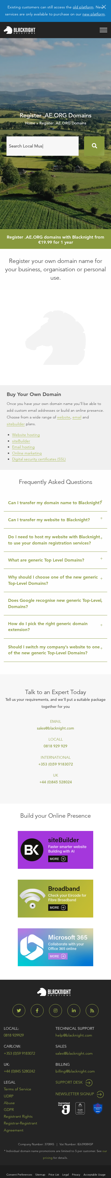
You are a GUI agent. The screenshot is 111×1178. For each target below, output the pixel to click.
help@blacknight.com (74, 1035)
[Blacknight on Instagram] (57, 1010)
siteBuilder (21, 440)
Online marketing (27, 453)
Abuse (9, 1102)
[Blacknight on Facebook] (39, 1010)
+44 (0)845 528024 (55, 782)
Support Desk (70, 1082)
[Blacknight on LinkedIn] (76, 1010)
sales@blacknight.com (55, 728)
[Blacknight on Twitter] (21, 1010)
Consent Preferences (19, 1174)
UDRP (8, 1096)
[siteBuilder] (55, 849)
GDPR (9, 1109)
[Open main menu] (103, 30)
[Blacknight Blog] (92, 1010)
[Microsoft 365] (55, 946)
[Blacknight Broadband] (55, 898)
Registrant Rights (18, 1116)
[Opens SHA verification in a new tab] (98, 1107)
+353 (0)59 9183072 (55, 764)
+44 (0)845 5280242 (19, 1071)
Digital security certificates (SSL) (39, 459)
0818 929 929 (55, 746)
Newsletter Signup (75, 1093)
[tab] (55, 503)
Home (30, 123)
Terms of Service (17, 1089)
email (76, 417)
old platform (83, 7)
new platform (93, 14)
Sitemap (40, 1174)
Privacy (76, 1174)
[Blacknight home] (19, 30)
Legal (9, 1082)
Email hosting (23, 446)
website (63, 417)
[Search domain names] (94, 146)
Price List (53, 1174)
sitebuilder (16, 423)
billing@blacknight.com (75, 1071)
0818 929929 (14, 1035)
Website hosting (26, 434)
